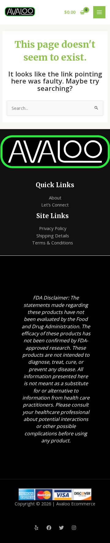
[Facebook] (48, 527)
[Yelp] (36, 527)
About (55, 198)
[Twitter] (61, 527)
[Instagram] (74, 527)
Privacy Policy (52, 228)
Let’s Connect (55, 205)
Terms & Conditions (52, 243)
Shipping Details (52, 235)
